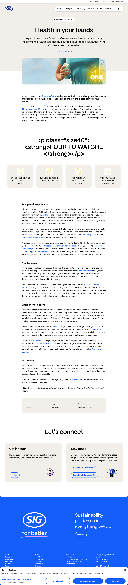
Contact (112, 1)
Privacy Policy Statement (105, 555)
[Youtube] (109, 566)
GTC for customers (102, 561)
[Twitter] (101, 566)
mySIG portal (119, 1)
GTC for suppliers (102, 559)
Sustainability (80, 9)
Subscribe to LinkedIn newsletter (84, 475)
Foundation (104, 1)
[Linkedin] (105, 566)
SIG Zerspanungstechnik (74, 561)
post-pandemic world (40, 251)
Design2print (69, 557)
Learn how (80, 535)
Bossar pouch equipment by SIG (76, 559)
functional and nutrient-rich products (60, 246)
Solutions (60, 9)
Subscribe (76, 379)
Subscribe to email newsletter (83, 468)
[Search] (114, 9)
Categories (69, 9)
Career (7, 566)
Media (91, 1)
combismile (57, 326)
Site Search (39, 564)
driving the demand (30, 109)
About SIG (90, 9)
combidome (38, 340)
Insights (97, 1)
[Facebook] (98, 566)
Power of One (49, 96)
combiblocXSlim (44, 343)
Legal (98, 557)
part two (45, 215)
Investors (100, 9)
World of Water (85, 271)
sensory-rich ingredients (32, 237)
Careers (108, 9)
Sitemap (38, 566)
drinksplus (96, 329)
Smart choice (70, 564)
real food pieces (89, 234)
